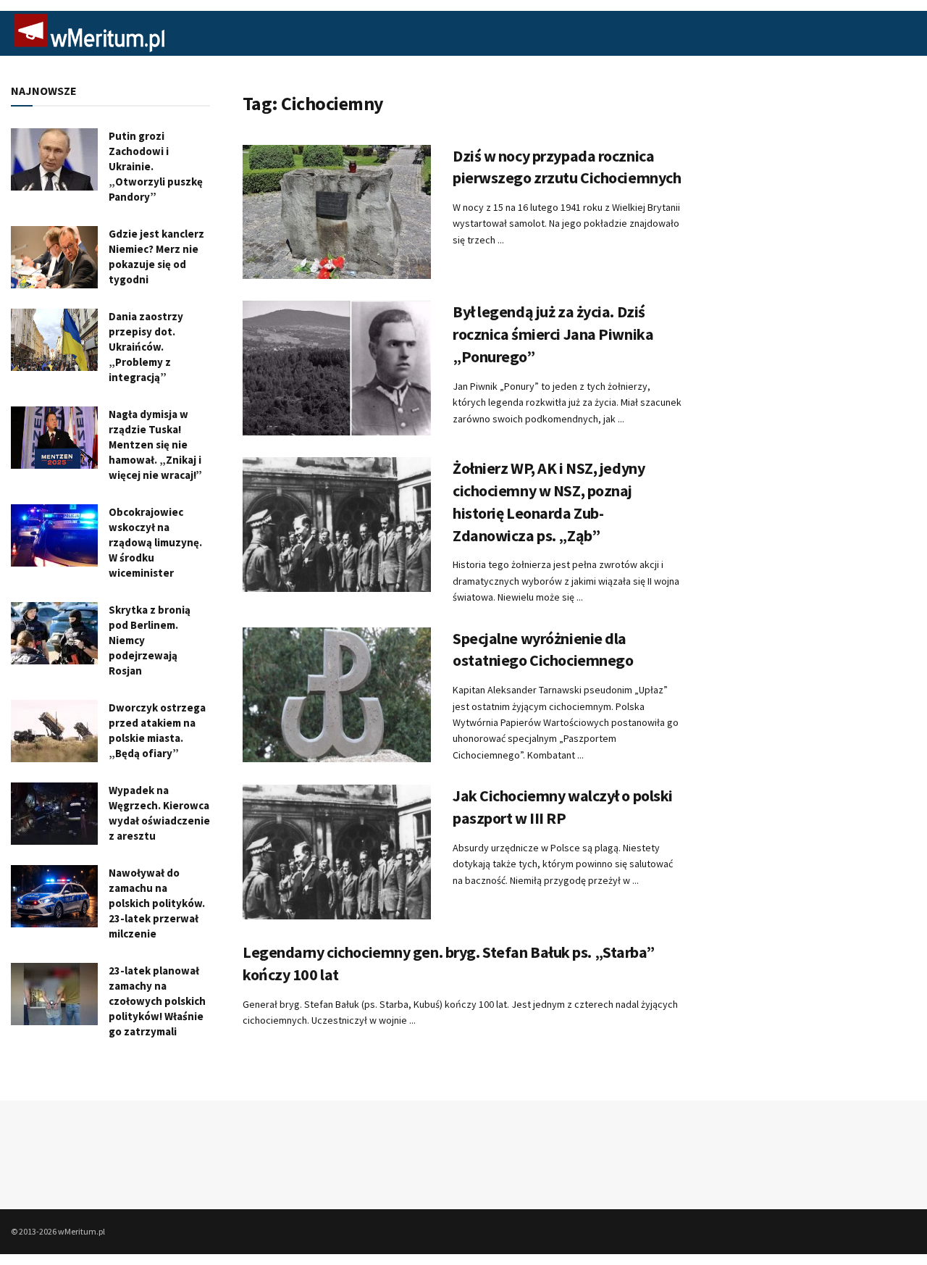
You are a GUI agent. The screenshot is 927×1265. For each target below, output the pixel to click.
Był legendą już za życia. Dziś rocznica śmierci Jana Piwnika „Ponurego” (553, 334)
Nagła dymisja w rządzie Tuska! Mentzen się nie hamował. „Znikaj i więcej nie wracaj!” (155, 444)
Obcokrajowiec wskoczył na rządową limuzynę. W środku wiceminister (155, 542)
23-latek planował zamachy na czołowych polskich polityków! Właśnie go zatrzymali (157, 1001)
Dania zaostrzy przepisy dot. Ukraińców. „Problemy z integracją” (146, 346)
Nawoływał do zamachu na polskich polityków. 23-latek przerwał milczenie (157, 903)
